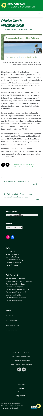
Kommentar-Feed (12, 325)
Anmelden (10, 315)
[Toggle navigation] (39, 14)
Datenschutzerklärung (14, 259)
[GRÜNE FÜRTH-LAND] (4, 5)
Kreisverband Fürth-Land (15, 279)
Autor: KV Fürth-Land (24, 29)
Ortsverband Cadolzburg (15, 284)
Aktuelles (17, 164)
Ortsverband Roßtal (13, 295)
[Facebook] (19, 369)
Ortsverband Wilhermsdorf (16, 297)
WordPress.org (11, 331)
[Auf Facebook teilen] (3, 165)
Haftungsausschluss (14, 262)
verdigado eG (14, 408)
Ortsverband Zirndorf (14, 300)
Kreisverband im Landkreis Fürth (22, 7)
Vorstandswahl (31, 167)
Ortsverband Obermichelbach (17, 289)
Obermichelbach (20, 167)
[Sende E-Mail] (8, 165)
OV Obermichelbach (27, 164)
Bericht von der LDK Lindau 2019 (21, 183)
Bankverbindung (12, 257)
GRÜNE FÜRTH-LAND (16, 4)
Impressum (10, 251)
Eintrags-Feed (11, 320)
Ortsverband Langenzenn (16, 287)
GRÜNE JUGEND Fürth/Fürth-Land (19, 281)
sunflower (17, 406)
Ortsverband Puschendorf (16, 292)
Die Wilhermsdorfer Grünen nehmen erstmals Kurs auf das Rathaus (21, 197)
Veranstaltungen (12, 254)
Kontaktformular (12, 265)
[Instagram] (24, 369)
